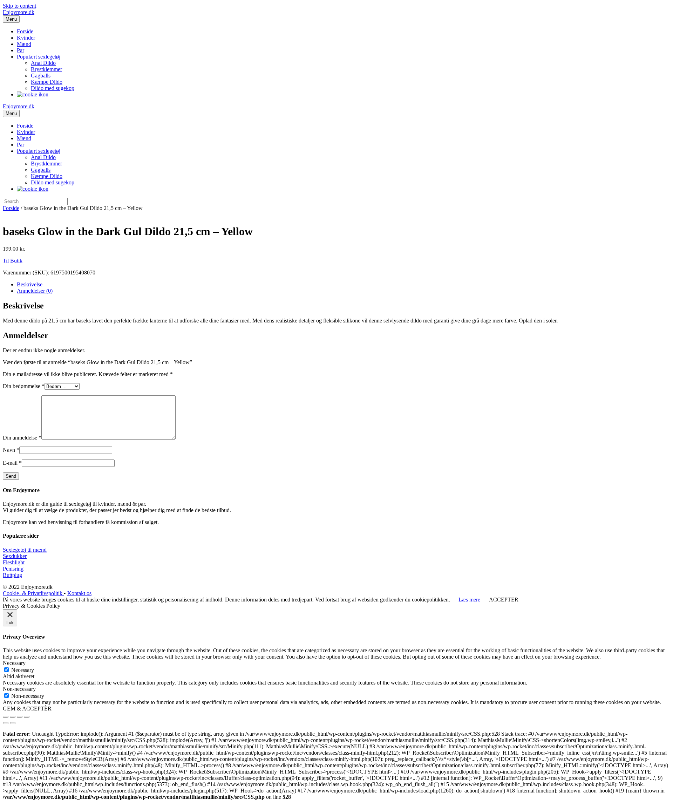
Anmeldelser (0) (35, 291)
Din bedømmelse (24, 386)
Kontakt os (79, 593)
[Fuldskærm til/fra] (19, 717)
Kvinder (26, 38)
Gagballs (40, 76)
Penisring (13, 569)
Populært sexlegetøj (38, 57)
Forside (25, 31)
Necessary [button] (14, 663)
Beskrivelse (29, 284)
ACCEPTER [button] (503, 600)
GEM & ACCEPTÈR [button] (27, 709)
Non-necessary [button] (19, 689)
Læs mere (469, 600)
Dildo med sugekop (52, 88)
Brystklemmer (46, 69)
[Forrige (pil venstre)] (5, 723)
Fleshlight (14, 562)
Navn (11, 450)
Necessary (22, 670)
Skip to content (19, 6)
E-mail (12, 463)
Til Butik (12, 261)
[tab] (343, 284)
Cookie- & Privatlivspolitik (33, 593)
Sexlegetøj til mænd (25, 550)
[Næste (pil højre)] (12, 723)
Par (20, 50)
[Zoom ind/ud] (26, 717)
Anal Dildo (43, 63)
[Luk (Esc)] (5, 717)
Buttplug (12, 575)
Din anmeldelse (22, 438)
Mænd (24, 44)
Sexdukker (15, 556)
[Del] (12, 717)
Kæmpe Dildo (46, 82)
